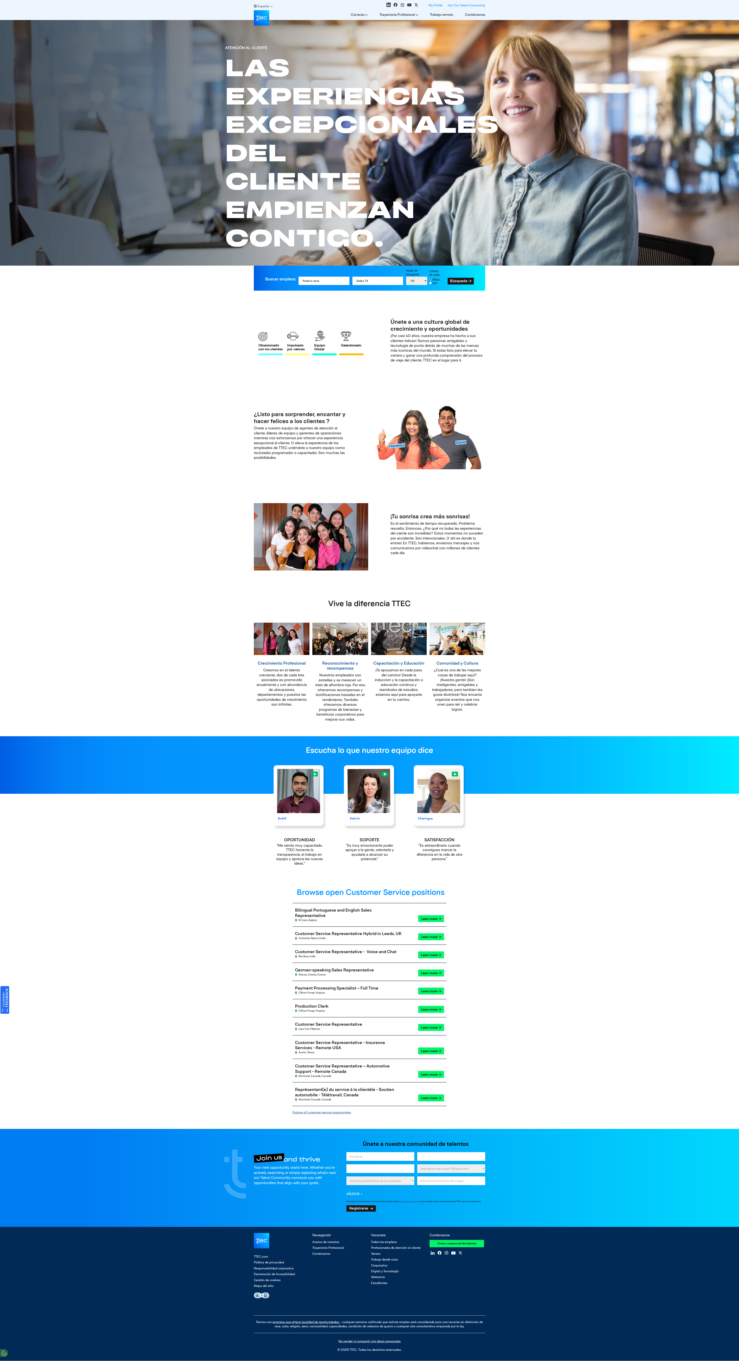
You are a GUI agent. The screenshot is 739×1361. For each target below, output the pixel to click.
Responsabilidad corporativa (274, 1268)
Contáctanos (475, 14)
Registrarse (358, 1208)
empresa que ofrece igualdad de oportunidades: (306, 1322)
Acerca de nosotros (325, 1242)
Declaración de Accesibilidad (274, 1274)
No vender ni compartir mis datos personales (370, 1341)
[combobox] (377, 281)
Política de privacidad (269, 1262)
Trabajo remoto (441, 14)
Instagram (402, 5)
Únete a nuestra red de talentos (456, 1243)
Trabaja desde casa (384, 1259)
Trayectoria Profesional (397, 14)
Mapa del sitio (263, 1286)
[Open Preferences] (4, 1353)
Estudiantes (379, 1283)
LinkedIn (388, 5)
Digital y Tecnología (385, 1271)
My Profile (436, 5)
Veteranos (378, 1277)
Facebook (395, 5)
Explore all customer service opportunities (322, 1112)
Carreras (357, 14)
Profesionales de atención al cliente (396, 1248)
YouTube (409, 5)
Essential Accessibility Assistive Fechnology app (261, 1295)
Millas (436, 279)
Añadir (353, 1194)
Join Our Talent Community (466, 5)
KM (434, 283)
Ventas (375, 1254)
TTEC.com (261, 1257)
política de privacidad (409, 1201)
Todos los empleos (384, 1242)
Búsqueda (458, 281)
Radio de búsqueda (412, 272)
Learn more (429, 919)
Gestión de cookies (267, 1280)
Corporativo (379, 1265)
